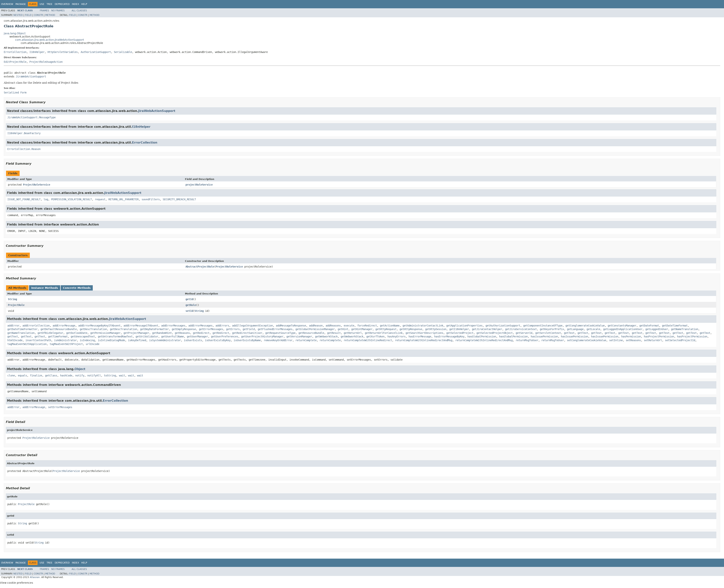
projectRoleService (199, 184)
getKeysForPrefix (552, 329)
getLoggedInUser (656, 329)
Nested (18, 15)
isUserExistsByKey (218, 340)
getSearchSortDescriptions (424, 332)
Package (20, 4)
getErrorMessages (211, 329)
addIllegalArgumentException (252, 325)
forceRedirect (367, 325)
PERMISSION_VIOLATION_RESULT (71, 199)
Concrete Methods (76, 287)
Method (50, 15)
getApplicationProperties (464, 325)
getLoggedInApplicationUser (622, 329)
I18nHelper (36, 52)
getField (249, 329)
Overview (7, 4)
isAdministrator (65, 340)
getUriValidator (147, 336)
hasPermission (631, 336)
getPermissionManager (105, 332)
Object (79, 369)
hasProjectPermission (659, 336)
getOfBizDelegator (50, 332)
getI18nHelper (459, 329)
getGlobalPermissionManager (315, 329)
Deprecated (62, 4)
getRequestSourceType (280, 332)
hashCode (66, 375)
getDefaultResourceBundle (59, 329)
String (12, 299)
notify (79, 375)
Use (42, 4)
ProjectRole (16, 305)
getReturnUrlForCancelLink (384, 332)
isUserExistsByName (247, 340)
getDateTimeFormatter (22, 329)
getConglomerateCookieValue (585, 325)
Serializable (123, 52)
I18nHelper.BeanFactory (24, 133)
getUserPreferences (224, 336)
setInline (616, 340)
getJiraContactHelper (487, 329)
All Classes (79, 10)
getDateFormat (649, 325)
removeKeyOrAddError (278, 340)
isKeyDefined (137, 340)
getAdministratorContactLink (423, 325)
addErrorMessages (173, 325)
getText (569, 332)
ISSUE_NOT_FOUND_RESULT (24, 199)
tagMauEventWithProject (66, 344)
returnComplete (306, 340)
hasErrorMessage (420, 336)
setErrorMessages (60, 407)
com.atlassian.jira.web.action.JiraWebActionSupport (49, 39)
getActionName (390, 325)
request (100, 199)
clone (11, 375)
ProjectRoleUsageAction (46, 61)
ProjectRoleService (36, 184)
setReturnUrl (653, 340)
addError (13, 325)
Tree (49, 4)
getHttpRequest (386, 329)
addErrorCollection (36, 325)
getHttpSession (435, 329)
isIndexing (87, 340)
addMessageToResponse (291, 325)
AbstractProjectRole (200, 266)
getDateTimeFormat (675, 325)
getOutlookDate (76, 332)
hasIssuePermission (544, 336)
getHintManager (361, 329)
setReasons (633, 340)
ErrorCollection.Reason (24, 149)
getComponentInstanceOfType (542, 325)
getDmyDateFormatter (154, 329)
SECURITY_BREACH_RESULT (179, 199)
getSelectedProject (459, 332)
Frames (44, 10)
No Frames (58, 10)
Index (75, 4)
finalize (36, 375)
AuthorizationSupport (96, 52)
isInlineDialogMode (111, 340)
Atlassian (35, 577)
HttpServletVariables (63, 52)
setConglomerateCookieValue (586, 340)
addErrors (222, 325)
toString (110, 375)
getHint (343, 329)
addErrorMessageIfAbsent (140, 325)
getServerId (524, 332)
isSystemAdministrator (165, 340)
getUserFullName (172, 336)
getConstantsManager (622, 325)
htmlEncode (14, 340)
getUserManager (197, 336)
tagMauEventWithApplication (27, 344)
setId (189, 310)
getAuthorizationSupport (502, 325)
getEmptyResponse (184, 329)
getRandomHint (162, 332)
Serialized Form (15, 92)
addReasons (333, 325)
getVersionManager (299, 336)
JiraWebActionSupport (31, 76)
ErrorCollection (15, 52)
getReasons (182, 332)
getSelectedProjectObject (494, 332)
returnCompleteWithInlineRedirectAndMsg (423, 340)
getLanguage (575, 329)
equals (22, 375)
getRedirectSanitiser (247, 332)
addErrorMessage (64, 325)
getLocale (593, 329)
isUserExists (193, 340)
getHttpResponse (411, 329)
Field (28, 15)
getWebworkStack (326, 336)
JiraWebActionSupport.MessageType (31, 117)
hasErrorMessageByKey (449, 336)
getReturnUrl (353, 332)
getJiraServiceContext (521, 329)
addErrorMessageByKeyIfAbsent (99, 325)
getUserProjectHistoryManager (262, 336)
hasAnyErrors (396, 336)
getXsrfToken (375, 336)
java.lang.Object (14, 33)
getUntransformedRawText (115, 336)
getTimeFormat (58, 336)
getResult (334, 332)
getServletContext (548, 332)
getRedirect (201, 332)
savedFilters (151, 199)
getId (189, 299)
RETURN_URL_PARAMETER (123, 199)
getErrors (233, 329)
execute (349, 325)
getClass (51, 375)
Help (84, 4)
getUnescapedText (83, 336)
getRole (191, 305)
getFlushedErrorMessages (275, 329)
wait (122, 375)
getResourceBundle (311, 332)
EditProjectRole (15, 61)
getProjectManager (136, 332)
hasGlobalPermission (481, 336)
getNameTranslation (684, 329)
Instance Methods (44, 287)
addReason (316, 325)
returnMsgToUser (527, 340)
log (46, 199)
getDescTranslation (93, 329)
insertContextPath (38, 340)
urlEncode (92, 344)
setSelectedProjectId (680, 340)
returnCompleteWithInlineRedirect (368, 340)
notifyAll (94, 375)
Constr (38, 15)
